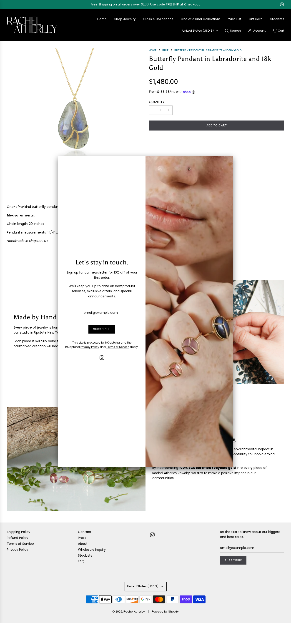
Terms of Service (117, 347)
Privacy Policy (89, 347)
